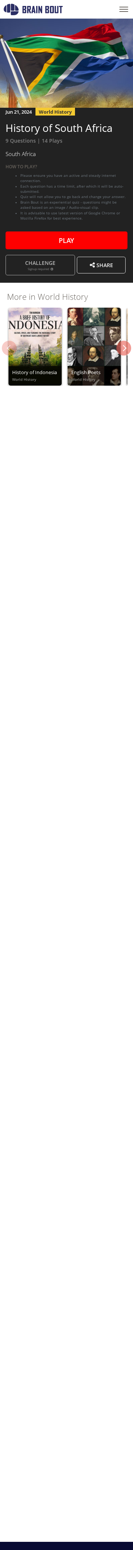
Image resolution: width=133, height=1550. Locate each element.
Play (66, 239)
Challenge (40, 265)
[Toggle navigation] (124, 9)
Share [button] (104, 264)
